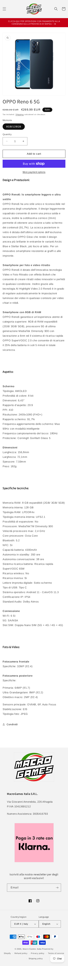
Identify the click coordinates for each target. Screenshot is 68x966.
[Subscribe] (57, 888)
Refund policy (21, 953)
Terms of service (56, 953)
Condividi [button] (12, 724)
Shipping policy (36, 958)
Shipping (20, 114)
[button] (4, 9)
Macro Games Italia (32, 949)
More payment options (34, 172)
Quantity (7, 134)
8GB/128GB (13, 126)
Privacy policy (37, 953)
